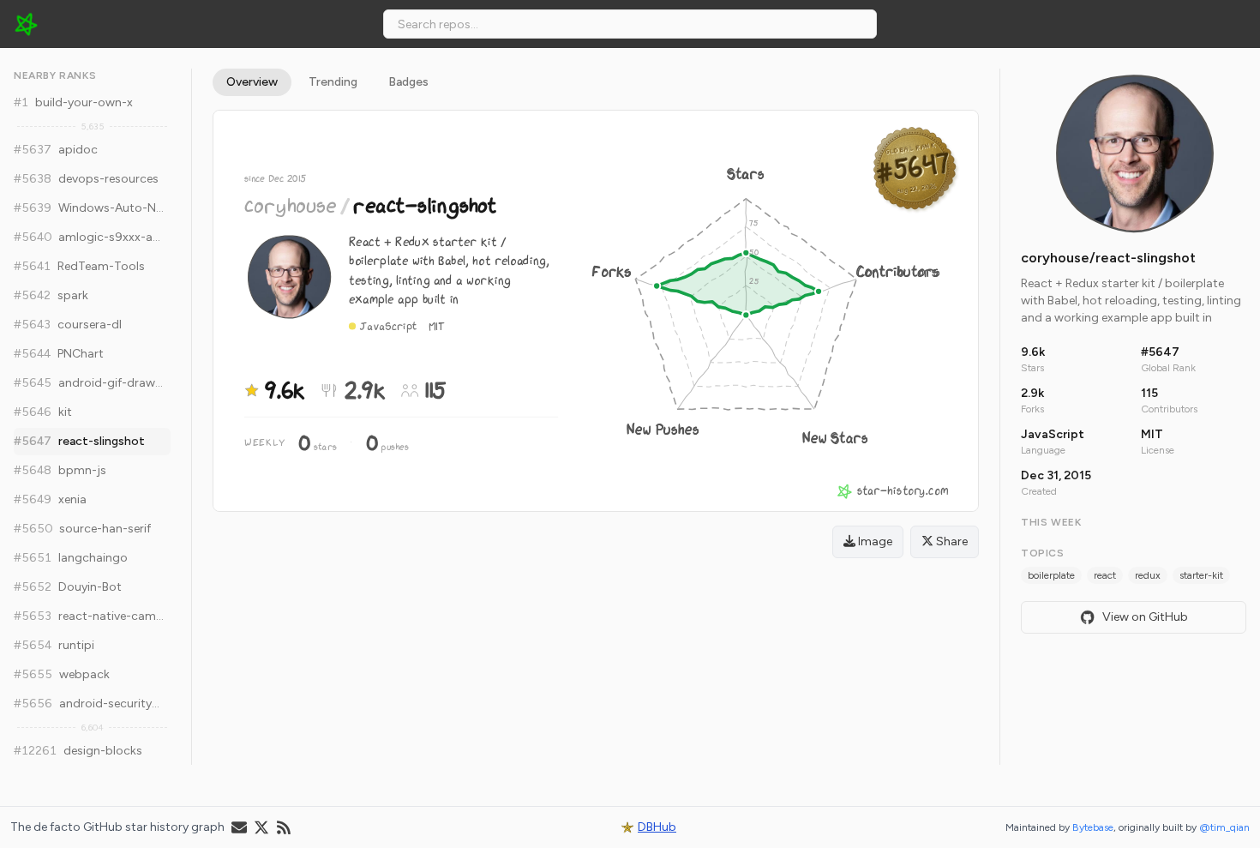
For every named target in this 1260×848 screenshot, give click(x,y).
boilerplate (1051, 575)
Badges (408, 82)
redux (1148, 575)
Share (950, 541)
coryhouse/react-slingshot (1108, 258)
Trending (333, 82)
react (1105, 575)
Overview (252, 82)
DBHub (657, 827)
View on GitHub (1145, 617)
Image (873, 541)
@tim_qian (1224, 827)
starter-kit (1201, 575)
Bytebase (1092, 827)
